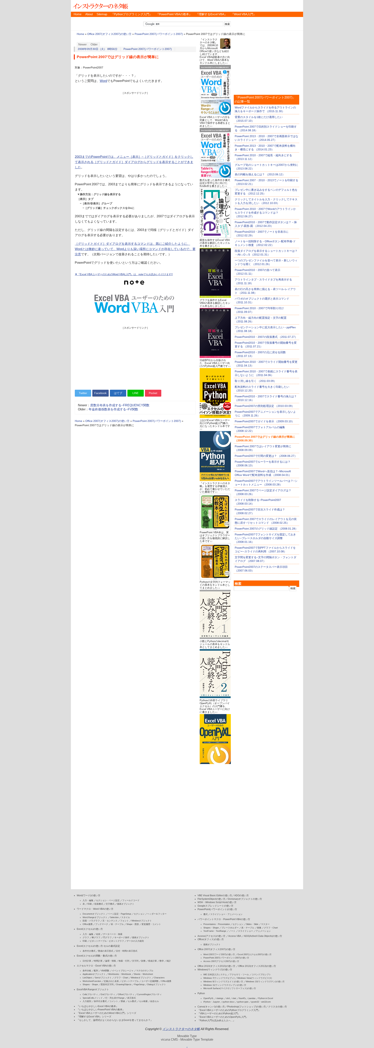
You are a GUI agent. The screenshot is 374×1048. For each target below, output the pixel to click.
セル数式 (132, 1001)
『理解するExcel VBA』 (211, 14)
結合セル (154, 1001)
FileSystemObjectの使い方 (211, 899)
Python (201, 993)
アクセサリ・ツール (239, 974)
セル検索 (143, 1001)
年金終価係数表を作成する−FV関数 (113, 409)
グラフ (86, 937)
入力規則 (87, 1001)
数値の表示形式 (105, 951)
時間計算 (98, 961)
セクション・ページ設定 (108, 900)
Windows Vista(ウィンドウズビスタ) (254, 978)
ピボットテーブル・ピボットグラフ (107, 941)
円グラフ (107, 937)
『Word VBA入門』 (243, 14)
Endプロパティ (108, 994)
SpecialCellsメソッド (93, 998)
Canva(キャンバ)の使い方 (211, 1006)
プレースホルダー (230, 927)
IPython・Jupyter (211, 1002)
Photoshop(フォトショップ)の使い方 (246, 1006)
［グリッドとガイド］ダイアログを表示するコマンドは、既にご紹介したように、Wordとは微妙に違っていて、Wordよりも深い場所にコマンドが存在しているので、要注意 (135, 249)
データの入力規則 (135, 941)
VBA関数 (105, 970)
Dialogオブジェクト (156, 984)
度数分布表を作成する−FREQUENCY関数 (119, 405)
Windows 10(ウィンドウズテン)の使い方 (265, 981)
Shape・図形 (132, 924)
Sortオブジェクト (103, 977)
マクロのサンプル (144, 970)
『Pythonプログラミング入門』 (131, 14)
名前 (98, 934)
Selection (114, 917)
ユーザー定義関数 (150, 981)
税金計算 (152, 961)
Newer (82, 44)
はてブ (118, 393)
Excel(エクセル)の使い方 (90, 929)
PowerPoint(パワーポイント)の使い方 (217, 909)
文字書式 (110, 904)
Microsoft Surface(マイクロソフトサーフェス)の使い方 (229, 988)
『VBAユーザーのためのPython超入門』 (219, 1013)
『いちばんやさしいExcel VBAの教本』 (97, 1006)
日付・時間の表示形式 (126, 951)
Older (94, 44)
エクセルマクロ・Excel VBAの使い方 (96, 965)
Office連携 (88, 924)
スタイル (125, 917)
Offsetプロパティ (126, 994)
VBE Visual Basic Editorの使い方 (215, 895)
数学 (162, 961)
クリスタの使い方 (277, 1006)
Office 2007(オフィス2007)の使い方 (109, 34)
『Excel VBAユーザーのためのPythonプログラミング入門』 (229, 1010)
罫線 (123, 1001)
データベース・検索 (112, 934)
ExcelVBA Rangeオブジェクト (93, 989)
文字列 (135, 961)
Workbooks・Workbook (119, 974)
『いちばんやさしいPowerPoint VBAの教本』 (101, 1009)
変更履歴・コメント (151, 924)
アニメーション (263, 931)
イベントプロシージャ (122, 970)
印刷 (89, 904)
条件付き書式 (89, 951)
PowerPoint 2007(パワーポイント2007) (159, 34)
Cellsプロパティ (90, 994)
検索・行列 (124, 961)
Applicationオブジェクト (94, 974)
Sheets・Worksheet (143, 974)
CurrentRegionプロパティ (149, 994)
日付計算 (87, 961)
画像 (259, 927)
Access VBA (234, 936)
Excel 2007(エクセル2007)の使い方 (255, 954)
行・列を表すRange (114, 998)
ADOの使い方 (241, 895)
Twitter (83, 393)
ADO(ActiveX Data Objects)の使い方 (263, 936)
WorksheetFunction (92, 981)
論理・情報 (110, 961)
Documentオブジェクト (94, 914)
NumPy (242, 998)
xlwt (234, 998)
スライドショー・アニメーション (226, 914)
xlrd (228, 998)
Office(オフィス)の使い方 (211, 939)
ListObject (87, 977)
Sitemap (102, 14)
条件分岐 (87, 970)
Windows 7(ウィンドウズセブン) (219, 978)
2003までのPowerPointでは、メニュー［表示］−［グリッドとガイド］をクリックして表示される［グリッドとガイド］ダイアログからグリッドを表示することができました (134, 162)
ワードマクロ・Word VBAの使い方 (95, 909)
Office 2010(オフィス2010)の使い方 (216, 966)
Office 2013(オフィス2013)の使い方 (257, 966)
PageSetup (139, 984)
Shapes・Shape (90, 984)
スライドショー (245, 931)
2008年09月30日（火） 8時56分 (97, 49)
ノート (232, 931)
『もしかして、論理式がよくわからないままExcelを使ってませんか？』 (115, 1020)
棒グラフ (96, 937)
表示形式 (131, 998)
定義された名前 (111, 981)
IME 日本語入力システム (215, 974)
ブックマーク (101, 924)
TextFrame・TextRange (214, 931)
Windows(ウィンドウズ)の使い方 (215, 969)
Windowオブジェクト (141, 920)
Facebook (100, 393)
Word (103, 81)
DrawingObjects (123, 984)
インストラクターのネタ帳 (100, 6)
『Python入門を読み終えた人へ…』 (216, 1020)
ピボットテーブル (130, 981)
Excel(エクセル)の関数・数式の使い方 (97, 955)
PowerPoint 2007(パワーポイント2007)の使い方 (226, 958)
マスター (265, 924)
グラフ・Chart (121, 977)
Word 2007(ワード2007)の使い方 (219, 954)
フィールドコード (130, 900)
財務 (143, 961)
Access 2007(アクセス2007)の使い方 (221, 961)
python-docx (229, 1002)
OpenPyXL (208, 998)
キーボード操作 (121, 937)
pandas (252, 998)
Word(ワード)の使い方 (88, 895)
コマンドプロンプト (261, 974)
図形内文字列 (107, 984)
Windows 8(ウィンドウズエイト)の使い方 (223, 981)
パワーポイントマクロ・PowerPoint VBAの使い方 (224, 919)
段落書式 (98, 904)
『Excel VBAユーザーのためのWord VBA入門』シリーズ (106, 1013)
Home (77, 14)
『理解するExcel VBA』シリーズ (94, 1016)
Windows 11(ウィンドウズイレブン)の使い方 (224, 985)
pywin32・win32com (261, 1002)
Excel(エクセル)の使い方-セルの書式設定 (98, 946)
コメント (113, 1001)
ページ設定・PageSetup (119, 914)
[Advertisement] (135, 122)
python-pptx (243, 1002)
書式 (205, 914)
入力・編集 (88, 900)
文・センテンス (109, 920)
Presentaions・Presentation (216, 924)
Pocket (153, 393)
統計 (169, 961)
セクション (139, 914)
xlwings (219, 998)
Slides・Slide (252, 924)
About (89, 14)
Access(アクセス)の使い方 (211, 936)
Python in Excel (265, 998)
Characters (159, 977)
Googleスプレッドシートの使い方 (215, 905)
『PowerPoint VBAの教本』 (174, 14)
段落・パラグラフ (91, 920)
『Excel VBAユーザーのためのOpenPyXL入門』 (223, 1017)
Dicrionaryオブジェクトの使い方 (245, 899)
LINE (135, 393)
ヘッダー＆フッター (157, 914)
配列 (96, 970)
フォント (124, 920)
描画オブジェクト (125, 904)
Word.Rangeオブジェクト (95, 917)
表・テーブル (117, 924)
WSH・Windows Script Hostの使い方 (217, 902)
